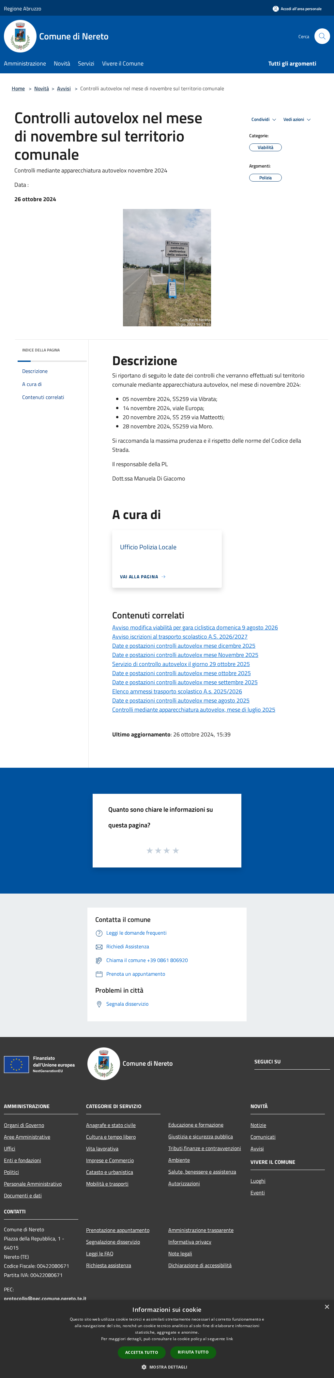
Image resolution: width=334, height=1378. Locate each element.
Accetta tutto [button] (141, 1352)
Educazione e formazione (195, 1125)
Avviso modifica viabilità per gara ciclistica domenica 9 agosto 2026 (195, 627)
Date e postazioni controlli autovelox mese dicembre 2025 (183, 645)
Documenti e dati (23, 1195)
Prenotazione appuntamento (117, 1230)
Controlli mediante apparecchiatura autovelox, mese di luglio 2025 (193, 709)
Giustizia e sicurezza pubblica (200, 1136)
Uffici (9, 1148)
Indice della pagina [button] (41, 350)
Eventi (257, 1192)
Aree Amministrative (27, 1137)
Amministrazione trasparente (201, 1230)
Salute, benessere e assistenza (202, 1172)
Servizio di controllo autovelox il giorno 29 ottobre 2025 (181, 663)
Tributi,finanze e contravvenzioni (204, 1148)
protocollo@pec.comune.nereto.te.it (45, 1298)
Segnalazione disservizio (113, 1242)
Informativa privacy (189, 1242)
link (229, 1338)
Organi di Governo (24, 1125)
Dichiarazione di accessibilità (200, 1265)
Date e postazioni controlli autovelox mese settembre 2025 (185, 682)
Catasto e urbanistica (109, 1172)
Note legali (180, 1253)
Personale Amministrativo (33, 1184)
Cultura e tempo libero (111, 1137)
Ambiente (179, 1160)
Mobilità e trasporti (107, 1184)
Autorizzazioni (184, 1183)
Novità (41, 88)
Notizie (258, 1125)
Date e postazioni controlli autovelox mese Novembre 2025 (185, 654)
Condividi (260, 119)
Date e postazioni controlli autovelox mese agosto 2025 (181, 700)
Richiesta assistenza (108, 1265)
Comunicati (263, 1137)
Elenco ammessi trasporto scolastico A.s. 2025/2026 (177, 691)
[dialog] (167, 1339)
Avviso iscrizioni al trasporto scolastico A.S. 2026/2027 (180, 636)
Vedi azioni (294, 119)
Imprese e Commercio (110, 1160)
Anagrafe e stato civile (111, 1125)
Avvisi (64, 88)
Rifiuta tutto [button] (193, 1352)
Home (18, 88)
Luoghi (258, 1181)
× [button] (326, 1307)
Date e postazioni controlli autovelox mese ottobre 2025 (181, 673)
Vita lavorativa (102, 1148)
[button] (166, 1367)
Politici (11, 1172)
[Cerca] (322, 36)
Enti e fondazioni (22, 1160)
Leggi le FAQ (100, 1253)
